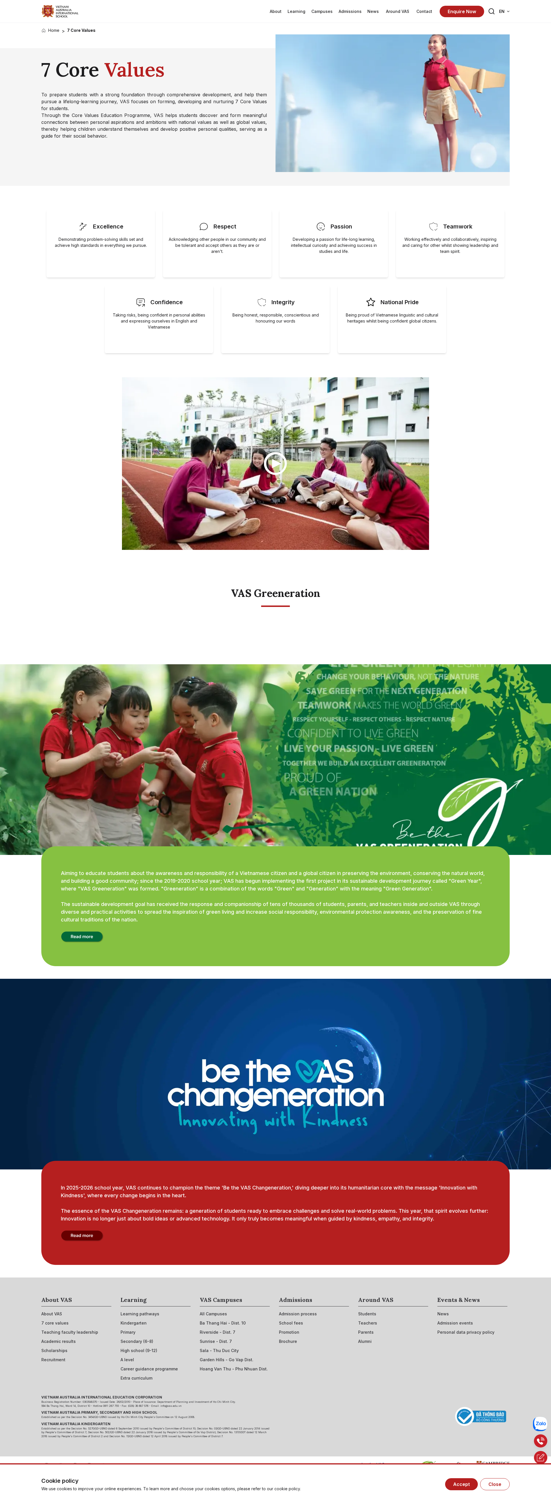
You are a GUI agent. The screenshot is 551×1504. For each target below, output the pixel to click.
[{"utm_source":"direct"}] (60, 11)
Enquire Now (462, 11)
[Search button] (491, 11)
